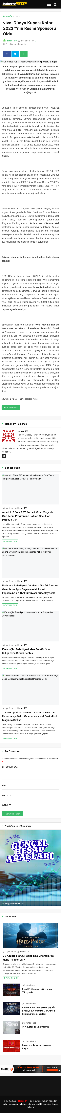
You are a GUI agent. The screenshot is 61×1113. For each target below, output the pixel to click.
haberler (53, 1101)
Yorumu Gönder (13, 814)
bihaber (23, 1104)
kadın (55, 1104)
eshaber (47, 1104)
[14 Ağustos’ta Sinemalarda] (11, 1027)
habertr (30, 1107)
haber (45, 1101)
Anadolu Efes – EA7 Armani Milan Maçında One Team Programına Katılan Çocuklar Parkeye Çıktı (27, 516)
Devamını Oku (10, 541)
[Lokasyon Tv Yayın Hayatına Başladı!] (11, 1046)
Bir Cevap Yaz (11, 407)
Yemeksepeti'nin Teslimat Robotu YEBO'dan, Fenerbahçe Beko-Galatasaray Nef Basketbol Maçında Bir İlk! (29, 716)
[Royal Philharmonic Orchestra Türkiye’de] (11, 989)
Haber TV (12, 40)
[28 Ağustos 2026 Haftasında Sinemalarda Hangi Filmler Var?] (30, 935)
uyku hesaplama (10, 1104)
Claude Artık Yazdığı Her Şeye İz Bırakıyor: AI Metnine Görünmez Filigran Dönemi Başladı (38, 1010)
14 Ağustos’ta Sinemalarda (35, 1026)
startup (31, 1104)
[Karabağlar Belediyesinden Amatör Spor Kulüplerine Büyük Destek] (30, 626)
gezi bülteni (35, 1101)
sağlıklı (39, 1104)
